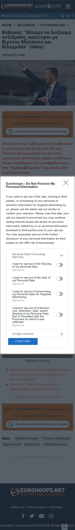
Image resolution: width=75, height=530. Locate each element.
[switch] (59, 265)
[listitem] (37, 255)
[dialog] (37, 265)
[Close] (67, 184)
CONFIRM (22, 341)
